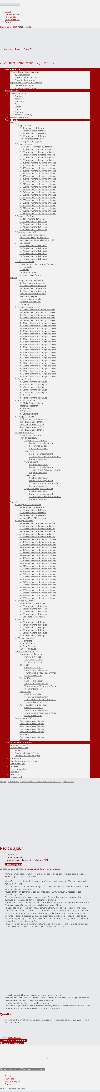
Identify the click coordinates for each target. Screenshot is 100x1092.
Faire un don (10, 17)
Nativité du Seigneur (29, 296)
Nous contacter (12, 14)
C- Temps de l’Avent (24, 125)
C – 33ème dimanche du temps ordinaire (38, 213)
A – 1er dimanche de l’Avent (32, 507)
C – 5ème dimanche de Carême (33, 229)
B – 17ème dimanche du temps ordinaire (38, 341)
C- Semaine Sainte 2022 (25, 232)
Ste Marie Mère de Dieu (30, 301)
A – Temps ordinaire (24, 520)
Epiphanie (24, 304)
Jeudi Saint (29, 451)
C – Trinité (24, 269)
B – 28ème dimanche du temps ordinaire (38, 365)
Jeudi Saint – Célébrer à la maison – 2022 (38, 240)
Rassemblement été (19, 117)
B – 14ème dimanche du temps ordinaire (38, 333)
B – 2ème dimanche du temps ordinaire (37, 309)
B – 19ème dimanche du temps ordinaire (38, 347)
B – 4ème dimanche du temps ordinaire (37, 315)
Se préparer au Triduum (35, 440)
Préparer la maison (38, 459)
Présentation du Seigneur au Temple (36, 264)
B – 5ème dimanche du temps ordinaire (37, 317)
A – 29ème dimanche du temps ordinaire (38, 587)
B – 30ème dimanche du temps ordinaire (38, 371)
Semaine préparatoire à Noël (33, 138)
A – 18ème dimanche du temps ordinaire (38, 558)
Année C (13, 122)
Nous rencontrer (12, 90)
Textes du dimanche (24, 85)
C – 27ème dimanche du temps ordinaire (38, 197)
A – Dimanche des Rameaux (32, 616)
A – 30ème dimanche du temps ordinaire (38, 590)
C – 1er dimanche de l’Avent (32, 128)
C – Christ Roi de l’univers (31, 275)
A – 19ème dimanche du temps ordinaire (38, 560)
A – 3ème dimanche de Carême (33, 608)
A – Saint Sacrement (29, 646)
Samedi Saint (30, 475)
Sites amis (14, 771)
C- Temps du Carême (24, 216)
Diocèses (14, 766)
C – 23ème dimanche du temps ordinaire (38, 189)
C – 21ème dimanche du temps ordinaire (38, 184)
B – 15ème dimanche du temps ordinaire (38, 336)
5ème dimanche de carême (32, 429)
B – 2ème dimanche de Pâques (33, 381)
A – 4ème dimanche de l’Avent (33, 515)
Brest (17, 98)
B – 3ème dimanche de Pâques (33, 384)
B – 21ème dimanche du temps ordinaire (38, 352)
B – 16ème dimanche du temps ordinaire (38, 339)
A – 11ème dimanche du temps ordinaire (38, 539)
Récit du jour (68, 781)
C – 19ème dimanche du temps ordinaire (38, 178)
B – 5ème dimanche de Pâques (33, 389)
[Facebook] (47, 1058)
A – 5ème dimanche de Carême (33, 614)
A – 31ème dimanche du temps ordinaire (38, 592)
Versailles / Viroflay (23, 114)
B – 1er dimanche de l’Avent (32, 283)
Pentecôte (24, 739)
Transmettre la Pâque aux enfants (45, 456)
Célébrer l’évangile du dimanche (24, 72)
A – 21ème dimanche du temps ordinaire (38, 566)
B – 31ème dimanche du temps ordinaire (38, 373)
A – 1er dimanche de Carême (32, 603)
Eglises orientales (18, 769)
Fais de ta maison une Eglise (27, 755)
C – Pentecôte (26, 267)
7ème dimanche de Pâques (32, 737)
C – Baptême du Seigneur (31, 141)
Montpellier (20, 101)
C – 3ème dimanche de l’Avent (33, 133)
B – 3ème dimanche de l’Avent (33, 288)
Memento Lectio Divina (25, 88)
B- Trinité (24, 411)
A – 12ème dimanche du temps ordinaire (38, 542)
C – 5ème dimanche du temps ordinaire (37, 154)
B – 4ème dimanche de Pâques (33, 387)
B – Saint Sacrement (29, 413)
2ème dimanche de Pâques (32, 721)
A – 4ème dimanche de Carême (33, 611)
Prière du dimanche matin (26, 77)
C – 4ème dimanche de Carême (33, 227)
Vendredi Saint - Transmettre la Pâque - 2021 (40, 781)
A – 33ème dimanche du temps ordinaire (38, 598)
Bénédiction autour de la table (23, 761)
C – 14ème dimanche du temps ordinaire (38, 165)
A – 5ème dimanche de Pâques (33, 630)
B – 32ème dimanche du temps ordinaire (38, 376)
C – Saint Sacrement (29, 272)
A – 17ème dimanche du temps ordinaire (38, 555)
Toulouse (19, 112)
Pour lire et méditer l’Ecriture (28, 753)
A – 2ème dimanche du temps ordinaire (37, 523)
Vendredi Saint (31, 462)
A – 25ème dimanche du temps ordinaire (38, 576)
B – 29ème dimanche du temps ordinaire (38, 368)
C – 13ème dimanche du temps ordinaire (38, 162)
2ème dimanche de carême (32, 421)
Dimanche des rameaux (30, 435)
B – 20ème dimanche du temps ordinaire (38, 349)
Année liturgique (12, 120)
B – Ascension (26, 395)
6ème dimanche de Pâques (32, 731)
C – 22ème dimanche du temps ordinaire (38, 186)
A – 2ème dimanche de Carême (33, 606)
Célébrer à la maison (38, 464)
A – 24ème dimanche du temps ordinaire (38, 574)
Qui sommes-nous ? (19, 745)
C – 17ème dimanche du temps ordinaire (38, 173)
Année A (13, 502)
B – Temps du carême (24, 416)
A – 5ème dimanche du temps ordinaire (37, 531)
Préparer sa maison (38, 446)
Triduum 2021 (14, 1037)
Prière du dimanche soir (25, 80)
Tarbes (18, 106)
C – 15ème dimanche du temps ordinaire (38, 168)
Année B (13, 277)
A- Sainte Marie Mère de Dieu (33, 518)
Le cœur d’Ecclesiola (19, 747)
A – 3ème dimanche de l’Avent (33, 512)
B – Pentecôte (26, 408)
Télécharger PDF (14, 864)
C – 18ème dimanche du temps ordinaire (38, 176)
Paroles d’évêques (32, 656)
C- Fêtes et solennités (24, 261)
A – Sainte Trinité (27, 643)
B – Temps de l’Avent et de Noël (29, 280)
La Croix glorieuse (28, 648)
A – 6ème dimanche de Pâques (33, 632)
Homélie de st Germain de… (14, 1040)
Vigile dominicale (22, 74)
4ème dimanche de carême (32, 427)
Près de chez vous (18, 93)
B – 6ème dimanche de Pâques (33, 392)
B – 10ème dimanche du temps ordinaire (38, 323)
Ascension (24, 734)
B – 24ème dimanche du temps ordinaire (38, 355)
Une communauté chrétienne (18, 742)
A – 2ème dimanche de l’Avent (33, 510)
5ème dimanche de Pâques (32, 729)
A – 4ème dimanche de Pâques (33, 627)
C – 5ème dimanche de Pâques (33, 253)
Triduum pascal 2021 (29, 438)
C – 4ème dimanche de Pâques (33, 251)
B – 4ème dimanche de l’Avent (33, 291)
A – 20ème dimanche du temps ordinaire (38, 563)
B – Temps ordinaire (24, 307)
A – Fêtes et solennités (25, 638)
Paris (17, 104)
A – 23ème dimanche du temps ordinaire (38, 571)
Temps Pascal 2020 (23, 718)
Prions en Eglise (12, 19)
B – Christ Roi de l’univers (31, 403)
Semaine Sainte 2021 (24, 432)
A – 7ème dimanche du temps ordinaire (37, 536)
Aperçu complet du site (10, 1069)
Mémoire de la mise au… (11, 1043)
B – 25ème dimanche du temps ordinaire (38, 357)
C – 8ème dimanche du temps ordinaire (37, 160)
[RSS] (47, 1055)
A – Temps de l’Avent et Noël (28, 504)
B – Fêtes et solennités (25, 400)
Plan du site (10, 1078)
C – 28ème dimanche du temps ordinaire (38, 200)
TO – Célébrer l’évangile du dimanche (36, 146)
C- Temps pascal (22, 243)
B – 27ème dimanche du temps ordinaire (38, 363)
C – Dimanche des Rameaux (32, 235)
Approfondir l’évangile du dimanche (26, 82)
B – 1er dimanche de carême (32, 419)
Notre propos (21, 750)
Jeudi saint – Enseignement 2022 (34, 237)
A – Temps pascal (22, 619)
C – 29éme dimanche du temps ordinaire (38, 203)
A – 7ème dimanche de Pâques (33, 635)
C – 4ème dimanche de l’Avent (33, 136)
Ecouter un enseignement (41, 443)
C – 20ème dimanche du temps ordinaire (38, 181)
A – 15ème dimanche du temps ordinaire (38, 550)
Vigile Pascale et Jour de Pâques (38, 488)
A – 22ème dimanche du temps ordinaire (38, 568)
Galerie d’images (17, 763)
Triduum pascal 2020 (24, 651)
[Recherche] (0, 1)
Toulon (18, 109)
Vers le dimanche (12, 69)
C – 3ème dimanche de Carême (33, 224)
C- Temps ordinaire (23, 144)
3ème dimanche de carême (32, 424)
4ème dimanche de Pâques (32, 726)
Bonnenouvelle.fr (19, 1088)
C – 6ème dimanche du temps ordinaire (37, 157)
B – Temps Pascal (23, 379)
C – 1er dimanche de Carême (32, 219)
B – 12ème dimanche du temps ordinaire (38, 328)
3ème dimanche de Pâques (32, 723)
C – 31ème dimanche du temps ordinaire (38, 208)
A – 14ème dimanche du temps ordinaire (38, 547)
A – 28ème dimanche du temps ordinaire (38, 584)
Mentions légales (13, 1081)
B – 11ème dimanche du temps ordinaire (38, 325)
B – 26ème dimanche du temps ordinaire (38, 360)
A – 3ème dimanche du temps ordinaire (37, 526)
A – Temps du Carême (25, 600)
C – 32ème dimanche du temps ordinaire (38, 211)
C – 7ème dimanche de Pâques (33, 259)
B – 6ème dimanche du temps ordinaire (37, 320)
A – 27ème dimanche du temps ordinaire (38, 582)
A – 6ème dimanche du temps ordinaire (37, 534)
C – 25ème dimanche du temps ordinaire (38, 194)
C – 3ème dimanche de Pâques (33, 248)
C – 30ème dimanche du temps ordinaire (38, 205)
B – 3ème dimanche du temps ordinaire (37, 312)
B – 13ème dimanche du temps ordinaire (38, 331)
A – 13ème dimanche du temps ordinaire (38, 544)
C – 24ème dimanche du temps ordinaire (38, 192)
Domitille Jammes (15, 857)
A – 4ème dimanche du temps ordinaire (37, 528)
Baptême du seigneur (29, 405)
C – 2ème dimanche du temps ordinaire (37, 149)
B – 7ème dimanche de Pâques (33, 397)
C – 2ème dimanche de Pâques (33, 245)
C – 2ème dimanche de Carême (33, 221)
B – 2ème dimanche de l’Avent (33, 285)
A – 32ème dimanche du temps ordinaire (38, 595)
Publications (15, 758)
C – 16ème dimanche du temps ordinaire (38, 170)
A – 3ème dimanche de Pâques (33, 624)
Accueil (8, 11)
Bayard (8, 22)
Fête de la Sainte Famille (30, 299)
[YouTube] (47, 1060)
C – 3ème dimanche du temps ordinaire (37, 152)
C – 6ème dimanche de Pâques (33, 256)
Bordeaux (19, 96)
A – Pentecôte (26, 640)
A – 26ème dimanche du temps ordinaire (38, 579)
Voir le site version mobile (33, 1069)
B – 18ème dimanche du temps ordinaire (38, 344)
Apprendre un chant (38, 448)
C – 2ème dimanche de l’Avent (33, 130)
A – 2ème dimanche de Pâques (33, 622)
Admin (8, 1084)
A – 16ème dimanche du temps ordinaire (38, 552)
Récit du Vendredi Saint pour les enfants (41, 869)
